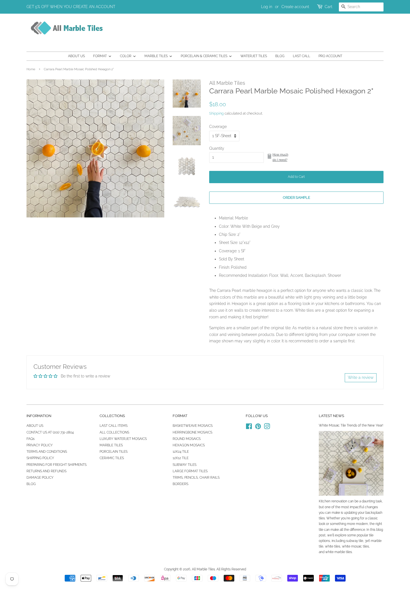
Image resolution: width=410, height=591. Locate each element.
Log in (266, 6)
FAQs (30, 439)
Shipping (216, 113)
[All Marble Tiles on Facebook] (249, 428)
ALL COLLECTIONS (114, 432)
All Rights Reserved (231, 569)
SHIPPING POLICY (40, 458)
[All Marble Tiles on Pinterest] (258, 428)
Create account (295, 6)
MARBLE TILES (111, 445)
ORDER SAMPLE (296, 197)
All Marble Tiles (203, 569)
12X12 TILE (181, 458)
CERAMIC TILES (112, 458)
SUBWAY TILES (184, 465)
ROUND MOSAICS (187, 439)
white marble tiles (338, 552)
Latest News (331, 416)
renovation (339, 501)
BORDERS (180, 484)
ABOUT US (34, 426)
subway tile (354, 541)
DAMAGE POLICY (40, 477)
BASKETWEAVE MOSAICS (193, 426)
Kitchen (325, 501)
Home (30, 69)
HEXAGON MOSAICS (189, 445)
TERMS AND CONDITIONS (46, 452)
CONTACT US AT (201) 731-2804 (50, 432)
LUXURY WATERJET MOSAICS (123, 439)
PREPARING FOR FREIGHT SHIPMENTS (56, 465)
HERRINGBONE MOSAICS (192, 432)
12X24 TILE (181, 452)
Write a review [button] (360, 377)
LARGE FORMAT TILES (190, 471)
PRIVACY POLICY (39, 445)
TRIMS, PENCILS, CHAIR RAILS (196, 477)
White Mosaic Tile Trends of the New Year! (351, 425)
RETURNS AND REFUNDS (46, 471)
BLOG (31, 484)
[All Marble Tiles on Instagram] (267, 428)
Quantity (216, 148)
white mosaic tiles (355, 546)
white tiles (332, 546)
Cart (328, 6)
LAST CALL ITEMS (113, 426)
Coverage (218, 126)
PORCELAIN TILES (113, 452)
